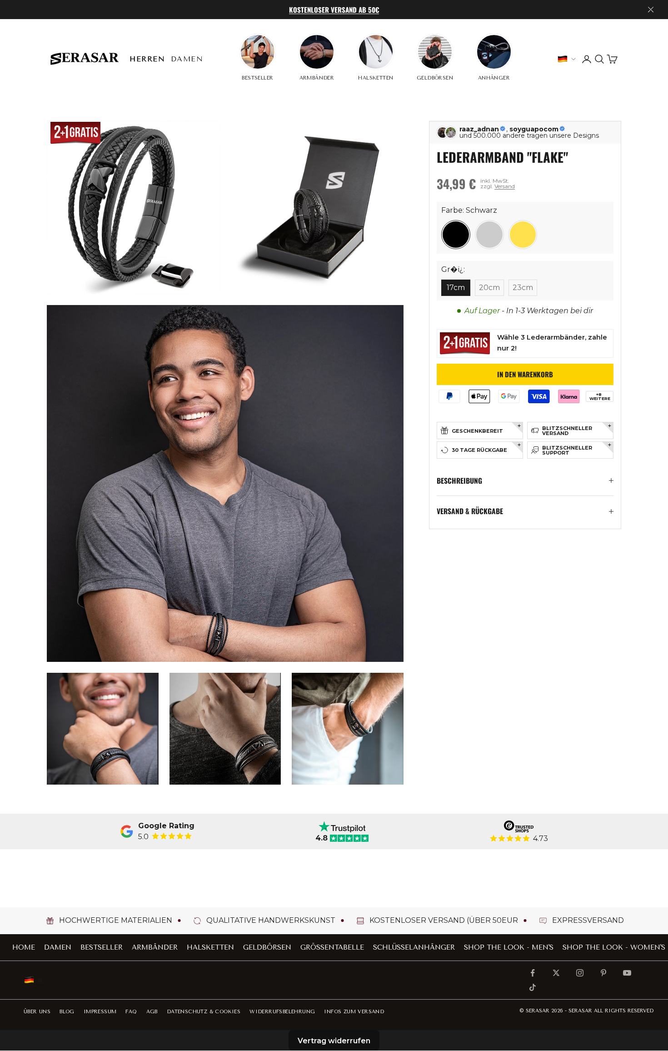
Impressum (100, 1012)
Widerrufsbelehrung (282, 1012)
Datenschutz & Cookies (203, 1012)
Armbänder (155, 947)
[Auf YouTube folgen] (627, 972)
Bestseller (101, 947)
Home (23, 947)
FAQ (131, 1012)
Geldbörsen (267, 947)
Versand (504, 186)
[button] (455, 234)
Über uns (37, 1012)
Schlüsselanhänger (414, 947)
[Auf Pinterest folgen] (603, 972)
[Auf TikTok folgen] (532, 987)
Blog (67, 1012)
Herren (147, 59)
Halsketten (210, 947)
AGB (152, 1012)
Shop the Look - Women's (614, 947)
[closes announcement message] (650, 9)
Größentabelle (332, 947)
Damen (187, 59)
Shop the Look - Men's (508, 947)
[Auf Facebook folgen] (532, 972)
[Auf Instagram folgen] (579, 972)
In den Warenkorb (525, 374)
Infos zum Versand (354, 1012)
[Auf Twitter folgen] (556, 972)
